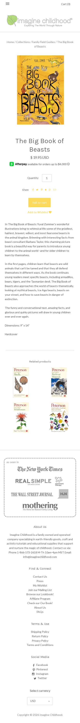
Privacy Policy (40, 640)
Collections (23, 42)
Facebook (42, 664)
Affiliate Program (40, 598)
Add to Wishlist (38, 212)
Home (10, 42)
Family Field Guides (43, 42)
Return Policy (40, 636)
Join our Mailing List (40, 590)
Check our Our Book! (40, 603)
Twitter (42, 678)
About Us (40, 607)
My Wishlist (40, 585)
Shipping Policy (40, 631)
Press (40, 581)
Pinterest (42, 669)
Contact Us (40, 576)
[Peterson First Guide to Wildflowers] (21, 417)
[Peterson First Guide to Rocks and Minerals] (59, 382)
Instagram (42, 673)
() (65, 4)
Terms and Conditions (40, 645)
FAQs (40, 611)
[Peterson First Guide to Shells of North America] (21, 382)
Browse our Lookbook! (40, 594)
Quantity (32, 177)
